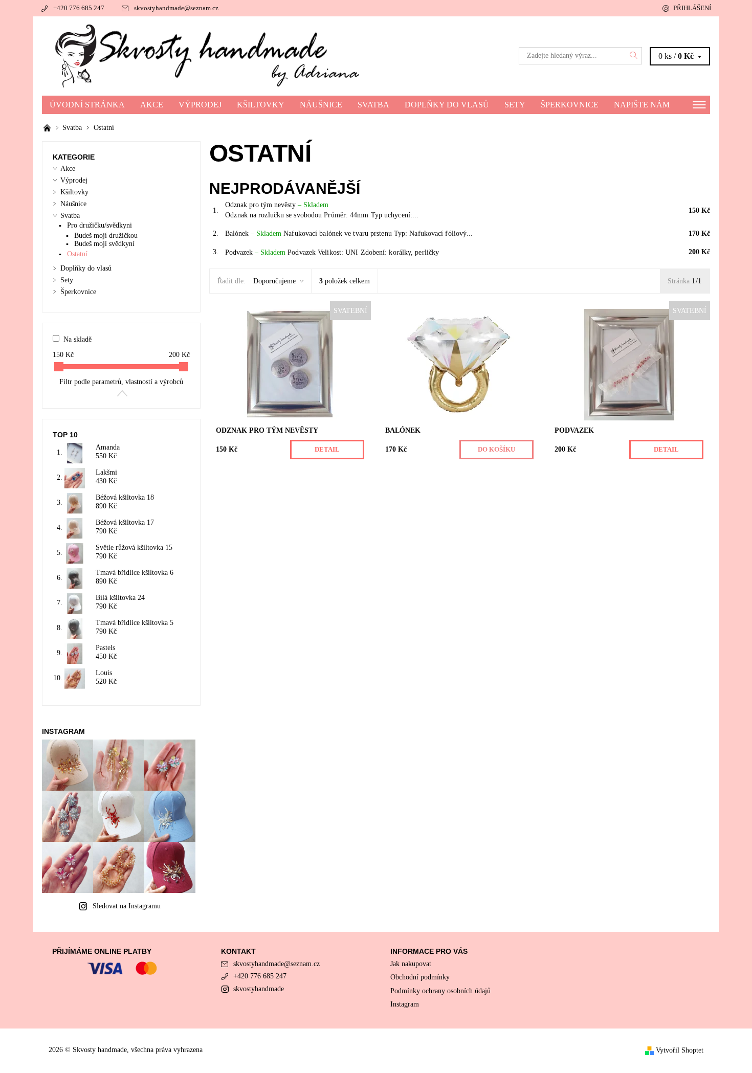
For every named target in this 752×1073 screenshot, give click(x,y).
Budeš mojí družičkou (106, 235)
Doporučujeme (274, 281)
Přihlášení (692, 8)
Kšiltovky (260, 104)
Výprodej (200, 104)
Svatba (373, 104)
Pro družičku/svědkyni (99, 225)
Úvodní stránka (87, 104)
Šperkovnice (570, 104)
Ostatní (77, 254)
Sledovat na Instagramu (127, 906)
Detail (327, 449)
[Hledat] (634, 55)
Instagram (404, 1004)
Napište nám (642, 104)
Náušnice (321, 104)
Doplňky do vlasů (447, 104)
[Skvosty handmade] (209, 55)
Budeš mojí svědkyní (104, 244)
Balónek (253, 233)
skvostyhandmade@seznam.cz (176, 8)
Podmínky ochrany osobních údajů (440, 991)
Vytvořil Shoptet (679, 1050)
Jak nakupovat (410, 964)
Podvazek (255, 252)
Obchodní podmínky (420, 977)
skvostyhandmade (258, 989)
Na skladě (77, 339)
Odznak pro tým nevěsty (276, 205)
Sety (514, 104)
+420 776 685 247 (78, 8)
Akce (151, 104)
